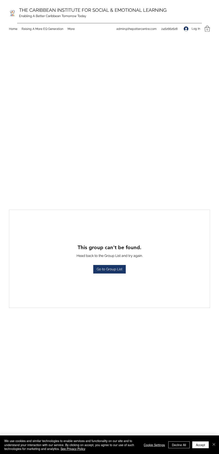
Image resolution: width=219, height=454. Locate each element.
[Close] (213, 445)
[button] (207, 29)
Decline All (179, 445)
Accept (200, 445)
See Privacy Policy (73, 449)
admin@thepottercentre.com (136, 29)
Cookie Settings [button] (154, 445)
